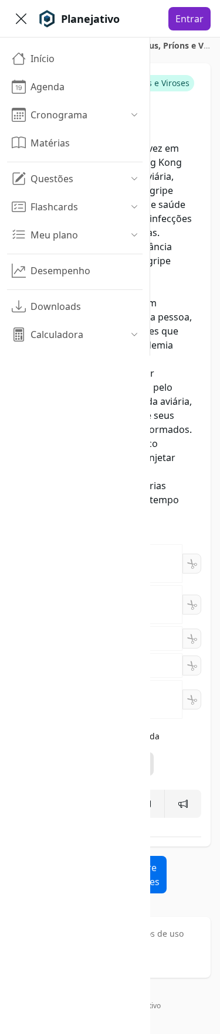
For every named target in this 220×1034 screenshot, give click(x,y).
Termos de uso (155, 933)
